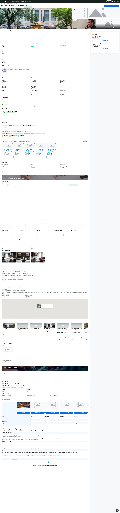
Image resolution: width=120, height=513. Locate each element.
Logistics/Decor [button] (5, 361)
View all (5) (105, 51)
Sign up (115, 1)
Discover (26, 1)
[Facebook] (27, 391)
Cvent (1, 3)
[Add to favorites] (12, 143)
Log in (118, 1)
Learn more (50, 106)
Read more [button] (5, 334)
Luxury (30, 1)
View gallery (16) (116, 27)
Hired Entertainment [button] (8, 360)
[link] (8, 349)
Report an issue (35, 465)
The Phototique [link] (6, 352)
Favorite (100, 5)
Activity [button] (4, 360)
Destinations (22, 1)
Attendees (3, 183)
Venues (13, 1)
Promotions (17, 1)
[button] (36, 18)
